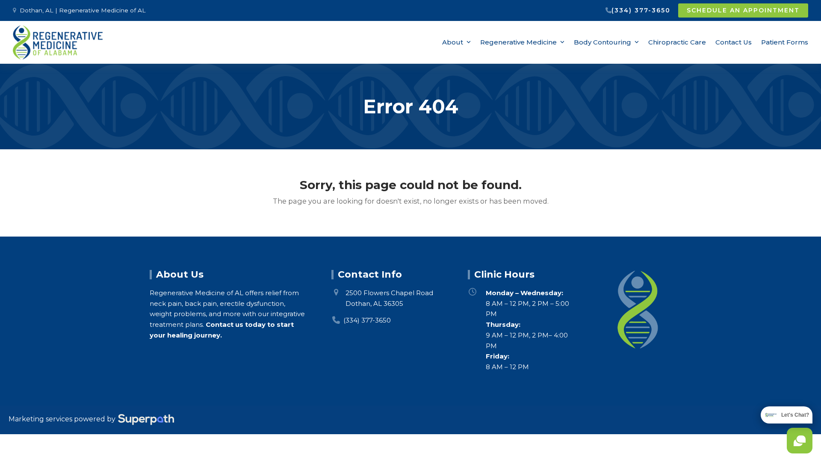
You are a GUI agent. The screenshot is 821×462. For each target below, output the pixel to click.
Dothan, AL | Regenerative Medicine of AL (83, 10)
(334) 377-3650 (640, 10)
